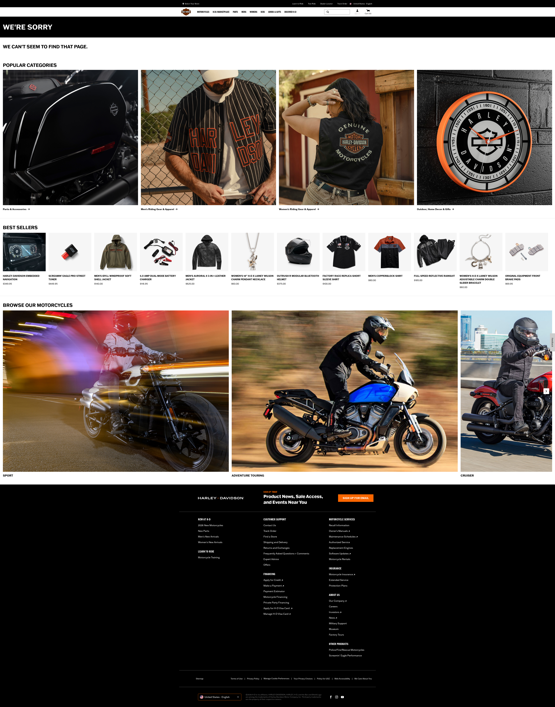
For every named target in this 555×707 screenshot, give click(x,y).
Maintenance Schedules (342, 536)
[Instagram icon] (336, 697)
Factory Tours (336, 634)
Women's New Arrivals (210, 542)
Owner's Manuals (338, 530)
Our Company (336, 600)
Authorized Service (339, 542)
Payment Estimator (274, 591)
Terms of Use (237, 678)
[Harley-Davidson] (228, 498)
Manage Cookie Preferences (276, 678)
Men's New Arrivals (208, 536)
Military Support (338, 623)
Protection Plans (338, 585)
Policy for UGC (323, 678)
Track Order (342, 4)
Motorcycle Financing (275, 596)
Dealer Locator (326, 4)
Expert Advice (271, 559)
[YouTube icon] (342, 697)
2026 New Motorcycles (210, 525)
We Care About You (363, 678)
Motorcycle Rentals (339, 559)
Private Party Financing (276, 602)
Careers (333, 606)
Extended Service (338, 580)
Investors (334, 612)
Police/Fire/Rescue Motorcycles (346, 649)
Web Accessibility (342, 678)
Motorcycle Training (209, 557)
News (332, 617)
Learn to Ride (297, 4)
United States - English (362, 4)
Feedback (552, 342)
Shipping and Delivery (275, 542)
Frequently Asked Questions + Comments (286, 553)
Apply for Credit (272, 580)
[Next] (546, 391)
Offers (266, 564)
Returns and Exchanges (276, 547)
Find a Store (270, 536)
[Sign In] (357, 12)
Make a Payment (272, 585)
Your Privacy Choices (303, 678)
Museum (334, 629)
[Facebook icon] (331, 697)
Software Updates (339, 553)
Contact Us (269, 525)
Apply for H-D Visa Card (276, 608)
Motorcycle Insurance (341, 574)
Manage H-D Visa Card (275, 613)
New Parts (203, 530)
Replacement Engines (341, 547)
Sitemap (199, 678)
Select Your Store (192, 4)
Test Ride (312, 4)
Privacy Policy (253, 678)
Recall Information (339, 525)
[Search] (337, 11)
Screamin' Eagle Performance (345, 655)
